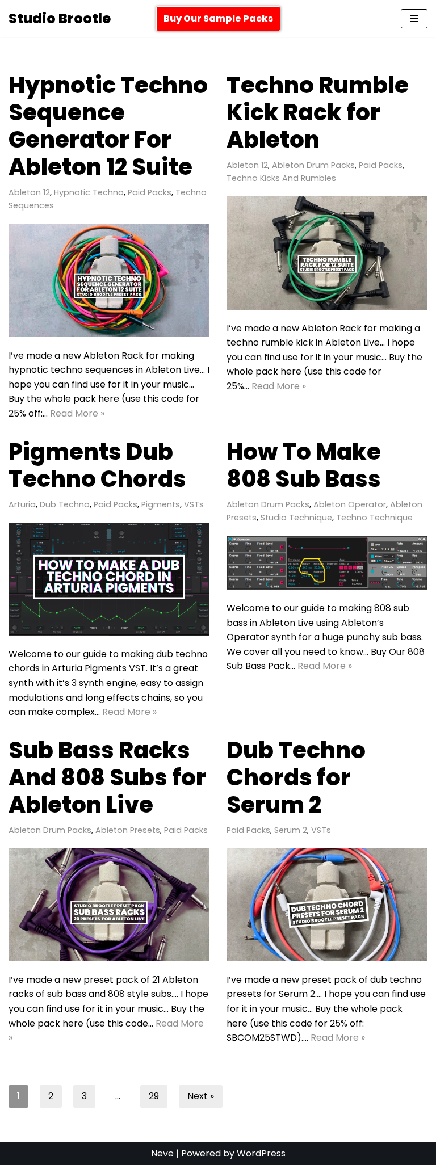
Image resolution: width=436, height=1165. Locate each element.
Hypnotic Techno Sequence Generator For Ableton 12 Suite (108, 126)
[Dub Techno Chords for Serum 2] (327, 904)
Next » (200, 1096)
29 (154, 1096)
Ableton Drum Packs (313, 165)
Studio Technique (296, 517)
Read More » (77, 413)
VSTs (194, 504)
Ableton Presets (127, 830)
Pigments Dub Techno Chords (97, 465)
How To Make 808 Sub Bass (304, 465)
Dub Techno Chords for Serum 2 (296, 777)
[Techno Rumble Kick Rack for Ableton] (327, 252)
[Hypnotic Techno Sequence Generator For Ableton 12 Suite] (109, 280)
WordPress (261, 1153)
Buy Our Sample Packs (218, 18)
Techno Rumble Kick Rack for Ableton (318, 112)
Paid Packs (149, 192)
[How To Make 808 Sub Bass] (327, 563)
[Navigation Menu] (414, 18)
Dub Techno (65, 504)
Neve (162, 1153)
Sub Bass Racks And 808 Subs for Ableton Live (107, 777)
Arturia (22, 504)
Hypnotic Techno (89, 192)
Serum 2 (290, 830)
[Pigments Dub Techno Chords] (109, 579)
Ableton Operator (349, 504)
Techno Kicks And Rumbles (281, 178)
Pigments (160, 504)
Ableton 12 (29, 192)
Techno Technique (374, 517)
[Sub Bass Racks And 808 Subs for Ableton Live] (109, 904)
